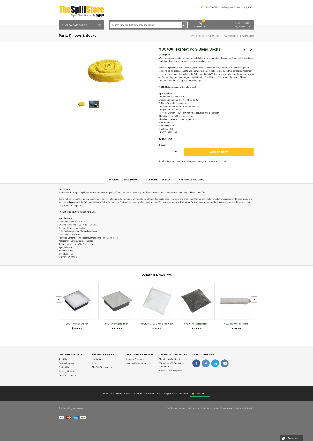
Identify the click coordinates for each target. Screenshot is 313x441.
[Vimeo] (215, 363)
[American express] (76, 417)
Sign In (203, 161)
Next (251, 49)
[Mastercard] (68, 417)
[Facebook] (196, 363)
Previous (244, 49)
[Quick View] (77, 301)
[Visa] (61, 417)
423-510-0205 (142, 393)
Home (191, 36)
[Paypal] (83, 417)
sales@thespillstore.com (175, 393)
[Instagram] (225, 363)
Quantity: (163, 145)
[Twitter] (206, 363)
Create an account (217, 161)
